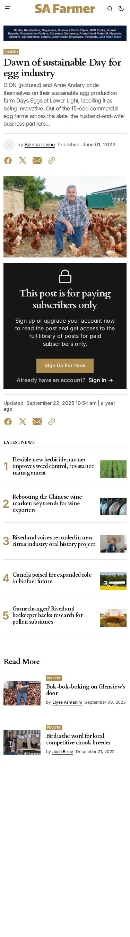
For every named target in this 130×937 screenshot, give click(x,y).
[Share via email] (37, 160)
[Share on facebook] (9, 160)
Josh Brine (62, 751)
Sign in (97, 380)
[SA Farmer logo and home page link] (65, 8)
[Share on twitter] (22, 160)
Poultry (11, 51)
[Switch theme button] (121, 8)
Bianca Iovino (40, 144)
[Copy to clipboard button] (50, 160)
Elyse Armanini (67, 702)
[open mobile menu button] (7, 8)
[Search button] (109, 8)
